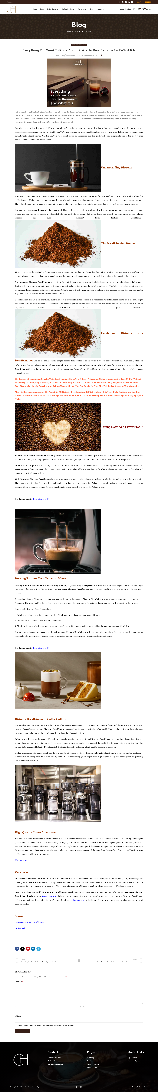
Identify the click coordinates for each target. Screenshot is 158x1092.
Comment (19, 982)
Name (17, 1007)
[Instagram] (81, 1087)
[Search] (134, 9)
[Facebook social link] (120, 2)
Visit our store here (23, 860)
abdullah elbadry (73, 56)
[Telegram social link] (131, 2)
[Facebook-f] (76, 1087)
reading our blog (77, 900)
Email (82, 1007)
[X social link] (122, 2)
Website (18, 1016)
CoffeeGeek (20, 928)
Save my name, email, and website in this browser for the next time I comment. (45, 1025)
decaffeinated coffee (42, 499)
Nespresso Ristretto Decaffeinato (29, 922)
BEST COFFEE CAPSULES (82, 32)
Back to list (79, 960)
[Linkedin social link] (128, 2)
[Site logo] (11, 9)
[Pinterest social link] (125, 2)
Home (69, 32)
